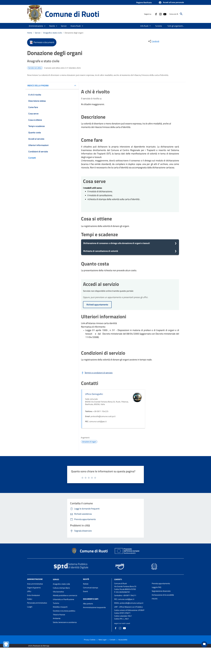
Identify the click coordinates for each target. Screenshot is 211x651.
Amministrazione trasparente (94, 607)
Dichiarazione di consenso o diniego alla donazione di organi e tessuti (116, 243)
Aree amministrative (35, 583)
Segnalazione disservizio (161, 591)
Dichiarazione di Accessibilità (163, 595)
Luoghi (29, 606)
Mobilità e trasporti (60, 606)
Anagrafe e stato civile (52, 32)
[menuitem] (143, 26)
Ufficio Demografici (94, 394)
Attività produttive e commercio (65, 595)
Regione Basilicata (144, 2)
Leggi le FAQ (156, 587)
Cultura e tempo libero (61, 587)
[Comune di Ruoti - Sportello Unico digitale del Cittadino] (35, 13)
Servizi (37, 32)
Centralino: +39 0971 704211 (125, 595)
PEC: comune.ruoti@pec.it (124, 599)
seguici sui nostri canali (122, 623)
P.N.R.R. (155, 598)
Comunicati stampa (90, 587)
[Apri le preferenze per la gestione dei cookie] (6, 644)
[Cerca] (181, 14)
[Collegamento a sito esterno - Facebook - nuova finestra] (155, 13)
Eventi (85, 591)
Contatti (118, 579)
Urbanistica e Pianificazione (63, 599)
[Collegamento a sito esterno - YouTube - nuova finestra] (164, 13)
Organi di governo (34, 587)
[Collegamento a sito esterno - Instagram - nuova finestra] (160, 13)
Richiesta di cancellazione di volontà (100, 251)
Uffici (29, 591)
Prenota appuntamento (161, 583)
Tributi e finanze (59, 614)
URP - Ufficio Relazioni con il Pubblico (128, 606)
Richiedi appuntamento (97, 304)
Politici (29, 599)
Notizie (85, 583)
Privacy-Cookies (89, 639)
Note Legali (102, 639)
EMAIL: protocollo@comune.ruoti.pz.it (128, 603)
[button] (171, 2)
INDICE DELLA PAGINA (38, 85)
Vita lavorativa (58, 591)
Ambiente (56, 618)
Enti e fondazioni (33, 595)
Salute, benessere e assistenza (65, 622)
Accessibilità (122, 639)
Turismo (56, 603)
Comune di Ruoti (72, 14)
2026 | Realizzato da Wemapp (38, 645)
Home (29, 32)
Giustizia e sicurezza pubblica (64, 610)
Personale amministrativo (37, 602)
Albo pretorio (88, 603)
